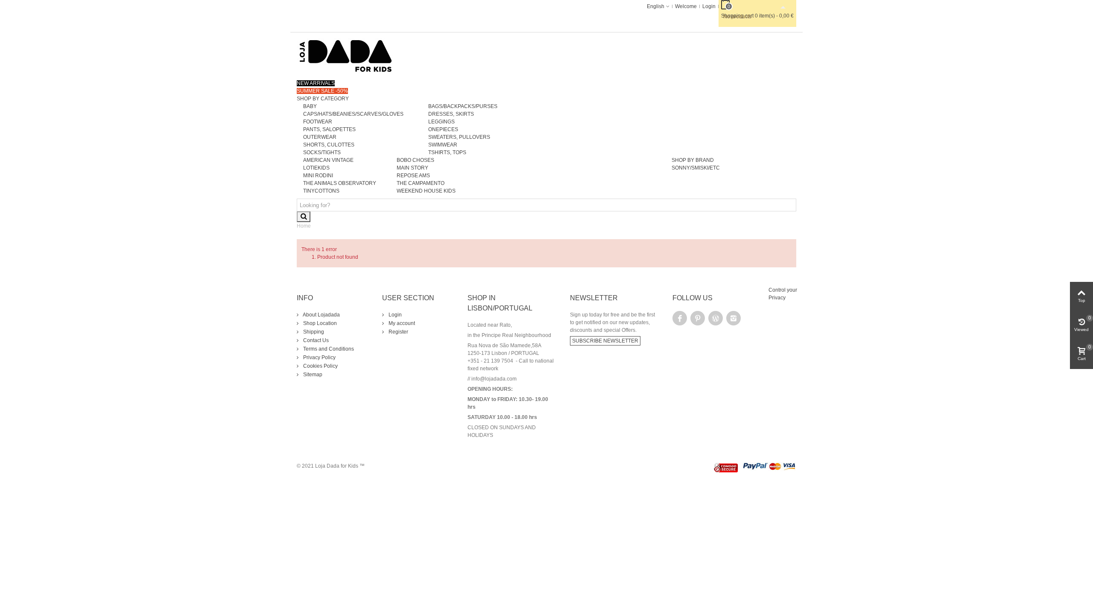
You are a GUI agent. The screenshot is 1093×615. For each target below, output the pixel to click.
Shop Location (319, 323)
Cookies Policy (320, 366)
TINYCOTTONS (321, 191)
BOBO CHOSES (415, 160)
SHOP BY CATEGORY (323, 99)
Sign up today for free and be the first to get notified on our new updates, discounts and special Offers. (612, 322)
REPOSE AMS (413, 176)
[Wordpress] (715, 318)
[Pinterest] (697, 318)
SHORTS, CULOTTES (328, 145)
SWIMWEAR (442, 145)
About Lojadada (321, 315)
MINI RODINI (318, 176)
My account (401, 323)
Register (397, 332)
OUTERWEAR (319, 137)
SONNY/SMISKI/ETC (696, 168)
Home (304, 226)
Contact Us (315, 340)
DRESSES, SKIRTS (451, 114)
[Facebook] (679, 318)
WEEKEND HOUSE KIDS (426, 191)
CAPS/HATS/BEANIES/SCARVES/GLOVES (353, 114)
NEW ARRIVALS (316, 83)
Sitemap (312, 375)
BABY (310, 106)
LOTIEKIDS (316, 168)
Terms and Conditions (328, 349)
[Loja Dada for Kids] (346, 56)
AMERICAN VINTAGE (328, 160)
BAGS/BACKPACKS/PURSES (462, 106)
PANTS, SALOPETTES (329, 129)
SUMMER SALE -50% (322, 91)
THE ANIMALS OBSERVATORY (339, 183)
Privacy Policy (319, 357)
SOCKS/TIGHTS (322, 152)
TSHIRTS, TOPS (447, 152)
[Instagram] (733, 318)
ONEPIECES (443, 129)
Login (394, 315)
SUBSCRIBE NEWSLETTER (605, 341)
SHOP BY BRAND (693, 160)
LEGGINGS (441, 122)
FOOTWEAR (317, 122)
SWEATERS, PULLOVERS (459, 137)
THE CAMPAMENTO (420, 183)
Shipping (313, 332)
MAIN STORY (412, 168)
